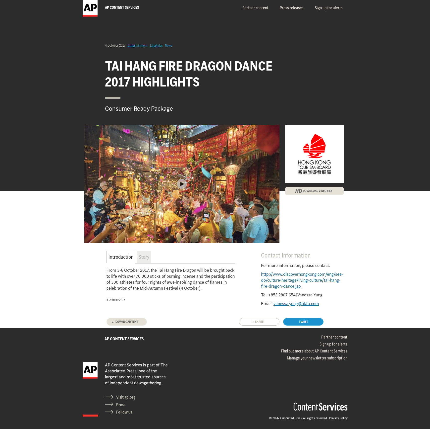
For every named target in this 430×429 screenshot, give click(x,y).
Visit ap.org (125, 397)
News (168, 45)
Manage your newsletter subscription (317, 358)
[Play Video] (182, 184)
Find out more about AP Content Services (314, 351)
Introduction (120, 256)
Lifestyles (156, 45)
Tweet (303, 322)
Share (259, 322)
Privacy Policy (338, 418)
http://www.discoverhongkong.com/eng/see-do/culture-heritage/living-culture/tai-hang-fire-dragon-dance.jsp (302, 280)
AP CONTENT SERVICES (124, 339)
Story (144, 256)
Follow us (124, 412)
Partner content (255, 7)
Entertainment (138, 45)
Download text (126, 322)
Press (120, 404)
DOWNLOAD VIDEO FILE (317, 191)
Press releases (292, 7)
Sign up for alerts (329, 7)
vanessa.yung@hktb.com (296, 303)
